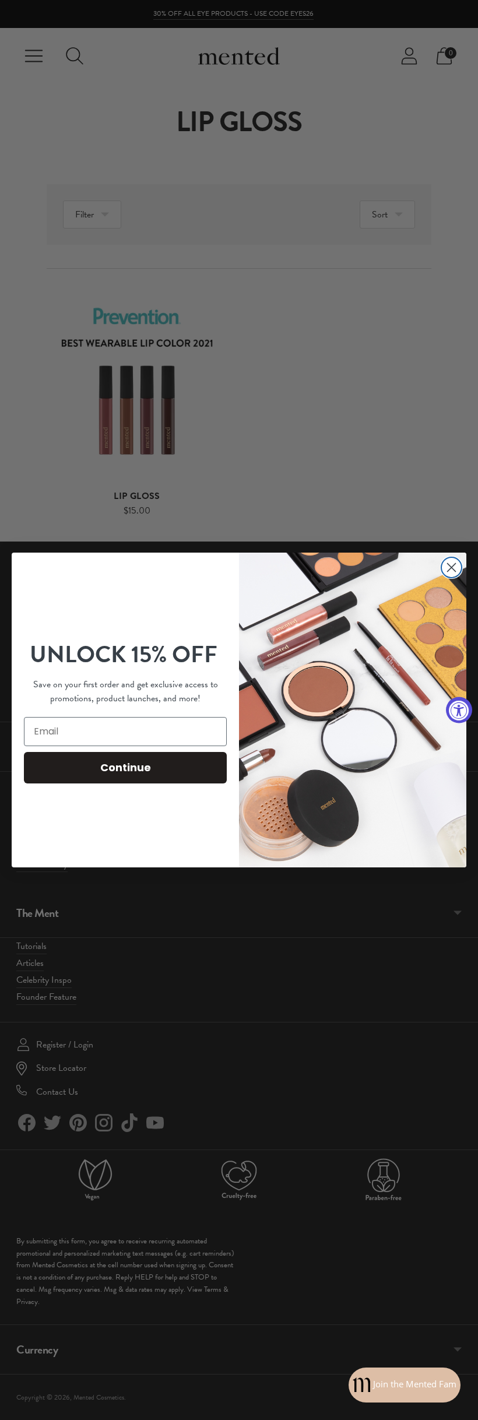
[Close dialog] (451, 567)
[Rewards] (405, 1385)
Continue (125, 767)
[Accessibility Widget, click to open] (459, 710)
